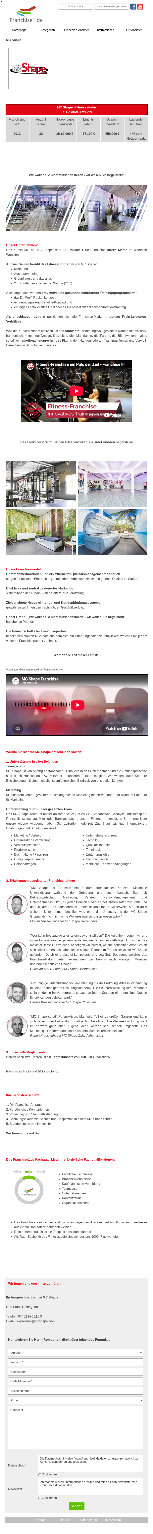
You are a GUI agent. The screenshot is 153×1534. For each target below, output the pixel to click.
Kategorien (48, 30)
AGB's (64, 1520)
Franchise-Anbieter (76, 30)
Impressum (113, 1520)
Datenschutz (89, 1520)
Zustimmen (49, 1474)
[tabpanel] (76, 110)
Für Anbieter (134, 30)
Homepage (19, 30)
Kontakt (40, 1520)
